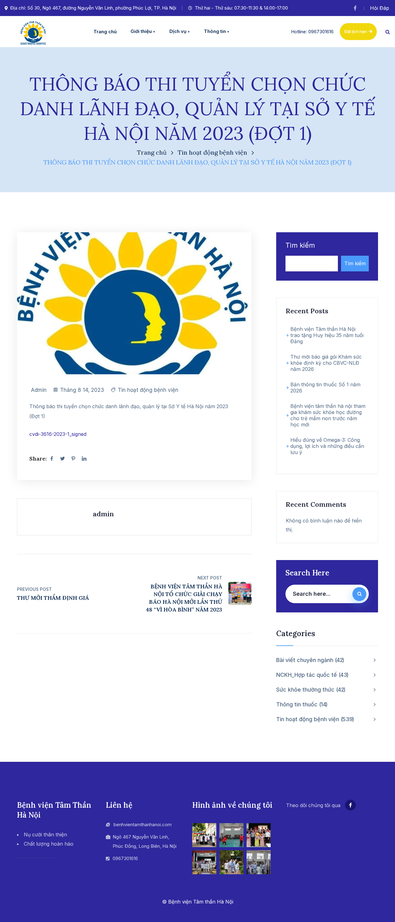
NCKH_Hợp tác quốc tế (311, 675)
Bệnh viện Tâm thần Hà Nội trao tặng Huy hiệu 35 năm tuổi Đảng (327, 335)
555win (25, 876)
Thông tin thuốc (301, 704)
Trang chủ (152, 152)
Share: (38, 458)
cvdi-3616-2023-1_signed (57, 434)
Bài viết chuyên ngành (309, 660)
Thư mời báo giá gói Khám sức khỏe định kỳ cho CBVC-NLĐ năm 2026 (326, 363)
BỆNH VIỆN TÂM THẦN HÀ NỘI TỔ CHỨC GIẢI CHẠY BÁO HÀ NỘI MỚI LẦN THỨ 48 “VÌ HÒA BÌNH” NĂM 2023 (184, 598)
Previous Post (34, 589)
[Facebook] (51, 459)
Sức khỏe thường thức (310, 689)
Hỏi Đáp (379, 8)
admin (39, 390)
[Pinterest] (73, 459)
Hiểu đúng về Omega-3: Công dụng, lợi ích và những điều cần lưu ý (327, 446)
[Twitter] (62, 459)
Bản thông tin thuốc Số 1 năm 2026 (325, 387)
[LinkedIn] (84, 459)
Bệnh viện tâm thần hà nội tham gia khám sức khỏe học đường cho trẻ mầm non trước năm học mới (327, 415)
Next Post (210, 577)
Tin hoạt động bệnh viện (212, 152)
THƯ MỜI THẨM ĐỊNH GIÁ (53, 597)
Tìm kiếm (300, 245)
